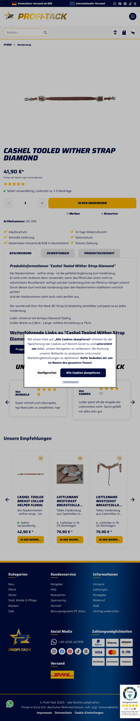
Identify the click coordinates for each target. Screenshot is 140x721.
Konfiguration (47, 372)
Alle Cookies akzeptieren (83, 372)
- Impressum (70, 381)
